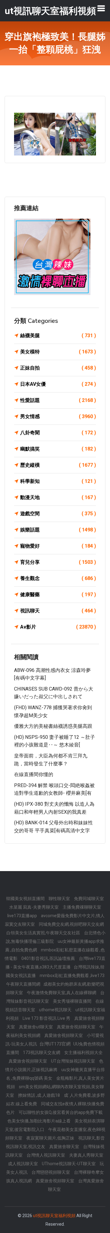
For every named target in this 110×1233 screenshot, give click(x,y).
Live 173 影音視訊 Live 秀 (47, 1018)
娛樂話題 (58, 530)
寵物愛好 (58, 546)
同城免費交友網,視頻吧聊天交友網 (71, 924)
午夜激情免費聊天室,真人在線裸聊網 (62, 992)
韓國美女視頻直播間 (26, 898)
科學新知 (58, 481)
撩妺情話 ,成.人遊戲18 (39, 1095)
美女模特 (58, 352)
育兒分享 (58, 562)
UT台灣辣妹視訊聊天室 (73, 1061)
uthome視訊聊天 (55, 1009)
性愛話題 (58, 400)
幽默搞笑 (58, 449)
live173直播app (22, 915)
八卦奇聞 (58, 433)
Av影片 (58, 627)
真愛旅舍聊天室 (64, 1146)
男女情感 (58, 416)
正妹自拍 (58, 368)
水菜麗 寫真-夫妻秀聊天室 (34, 907)
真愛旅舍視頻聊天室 (76, 1026)
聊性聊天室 (60, 898)
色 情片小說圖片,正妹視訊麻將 (54, 1065)
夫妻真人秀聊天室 (86, 1155)
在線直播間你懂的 (33, 774)
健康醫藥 (58, 594)
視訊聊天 (58, 611)
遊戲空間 (58, 513)
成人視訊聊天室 (23, 1163)
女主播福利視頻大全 (83, 1052)
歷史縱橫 (58, 465)
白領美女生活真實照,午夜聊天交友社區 (43, 932)
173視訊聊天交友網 (42, 1052)
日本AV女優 (58, 384)
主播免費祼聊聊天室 (82, 907)
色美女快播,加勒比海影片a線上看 (39, 1120)
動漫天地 (58, 497)
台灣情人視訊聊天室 (46, 1155)
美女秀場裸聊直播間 (72, 1001)
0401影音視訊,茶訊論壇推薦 (48, 958)
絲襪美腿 (58, 335)
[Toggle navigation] (101, 8)
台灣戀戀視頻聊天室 (51, 1172)
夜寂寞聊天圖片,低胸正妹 (50, 1138)
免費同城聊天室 (89, 898)
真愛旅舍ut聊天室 (36, 1026)
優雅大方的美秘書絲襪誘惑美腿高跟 (53, 726)
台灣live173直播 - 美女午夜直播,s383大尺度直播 (55, 962)
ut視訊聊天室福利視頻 (54, 1215)
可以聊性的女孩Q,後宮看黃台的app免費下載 (61, 1112)
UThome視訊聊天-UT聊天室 (69, 1163)
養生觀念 (58, 578)
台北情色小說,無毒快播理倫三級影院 (55, 937)
